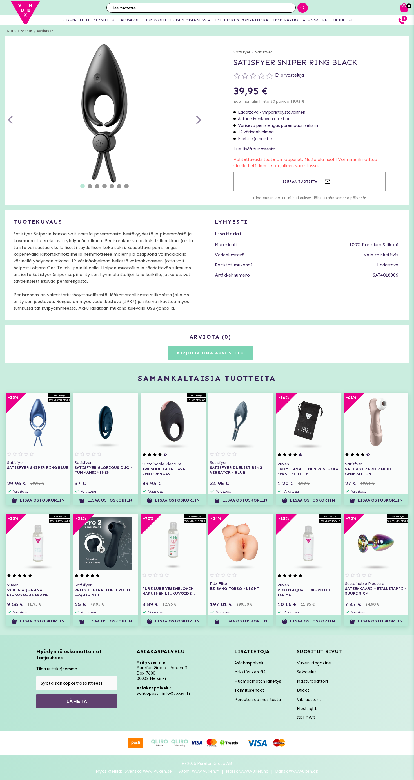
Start (11, 31)
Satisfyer (45, 31)
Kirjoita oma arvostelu (210, 353)
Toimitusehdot (249, 690)
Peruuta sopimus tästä (257, 699)
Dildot (303, 690)
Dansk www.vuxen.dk (296, 771)
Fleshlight (307, 708)
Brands (27, 31)
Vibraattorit (309, 699)
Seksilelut (306, 672)
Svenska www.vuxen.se (148, 771)
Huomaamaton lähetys (257, 681)
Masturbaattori (312, 681)
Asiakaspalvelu (249, 663)
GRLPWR (306, 717)
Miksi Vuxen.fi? (250, 672)
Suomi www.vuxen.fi (199, 771)
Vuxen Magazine (314, 663)
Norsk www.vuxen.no (247, 771)
